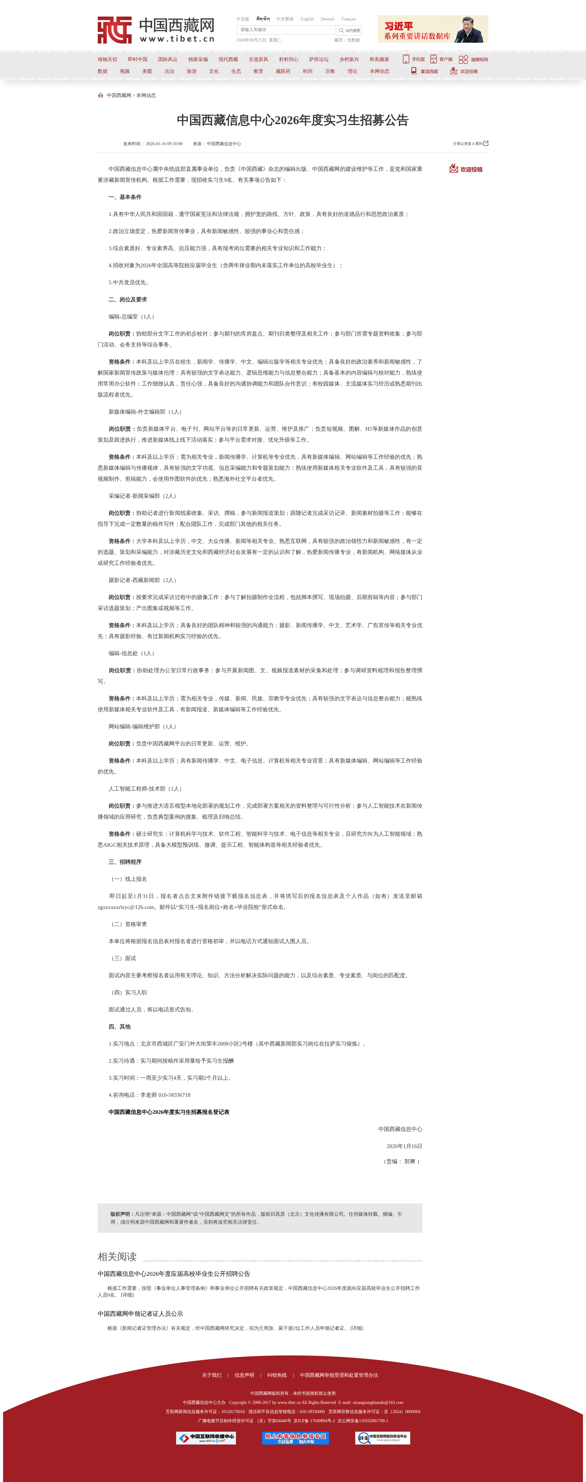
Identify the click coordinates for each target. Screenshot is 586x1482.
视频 (125, 71)
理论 (352, 71)
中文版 (243, 19)
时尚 (308, 71)
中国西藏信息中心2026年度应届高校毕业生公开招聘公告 (174, 1273)
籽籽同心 (288, 59)
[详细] (127, 1294)
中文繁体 (285, 19)
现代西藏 (228, 59)
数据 (102, 71)
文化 (214, 71)
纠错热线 (277, 1375)
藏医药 (283, 71)
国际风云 (168, 59)
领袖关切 (107, 59)
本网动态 (379, 71)
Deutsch (328, 19)
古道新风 (258, 59)
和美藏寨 (379, 59)
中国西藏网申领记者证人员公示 (140, 1313)
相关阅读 (117, 1256)
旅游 (192, 71)
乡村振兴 (349, 59)
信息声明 (244, 1375)
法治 (169, 71)
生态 (236, 71)
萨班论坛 (319, 59)
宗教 (330, 71)
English (307, 19)
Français (349, 19)
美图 (147, 71)
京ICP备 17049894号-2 (314, 1421)
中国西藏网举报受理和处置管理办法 (339, 1375)
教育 (258, 71)
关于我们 (212, 1375)
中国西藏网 (119, 95)
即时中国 (137, 59)
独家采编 (198, 59)
